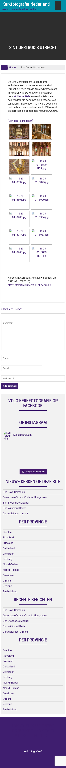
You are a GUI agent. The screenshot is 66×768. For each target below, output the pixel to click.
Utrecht (7, 580)
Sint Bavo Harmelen (14, 492)
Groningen (8, 553)
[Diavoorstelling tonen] (20, 120)
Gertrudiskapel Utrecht (15, 513)
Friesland (8, 542)
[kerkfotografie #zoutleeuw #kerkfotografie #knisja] (18, 444)
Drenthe (7, 532)
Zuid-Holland (10, 591)
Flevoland (8, 537)
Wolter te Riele (22, 96)
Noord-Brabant (11, 564)
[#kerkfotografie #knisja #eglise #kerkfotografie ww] (48, 461)
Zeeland (7, 586)
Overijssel (8, 575)
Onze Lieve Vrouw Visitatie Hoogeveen (25, 497)
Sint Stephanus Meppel (16, 502)
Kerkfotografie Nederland (26, 4)
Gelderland (9, 548)
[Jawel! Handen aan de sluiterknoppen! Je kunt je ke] (18, 453)
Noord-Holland (11, 569)
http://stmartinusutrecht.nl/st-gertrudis (29, 285)
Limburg (7, 559)
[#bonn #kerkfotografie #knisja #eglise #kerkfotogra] (48, 453)
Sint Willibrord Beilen (14, 508)
